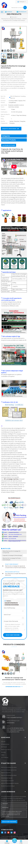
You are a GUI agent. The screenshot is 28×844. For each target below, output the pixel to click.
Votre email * (7, 614)
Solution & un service (6, 749)
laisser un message (14, 840)
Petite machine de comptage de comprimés (11, 551)
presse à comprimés (5, 772)
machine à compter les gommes (8, 770)
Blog (15, 838)
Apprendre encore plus (13, 686)
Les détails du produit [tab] (8, 145)
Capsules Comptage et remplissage (12, 555)
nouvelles (3, 752)
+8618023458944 (10, 722)
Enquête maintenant (9, 128)
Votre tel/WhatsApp (9, 608)
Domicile (9, 11)
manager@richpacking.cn (16, 717)
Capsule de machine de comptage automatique (12, 603)
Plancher (20, 838)
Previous (1, 668)
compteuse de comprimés (7, 780)
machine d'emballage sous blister (9, 767)
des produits (4, 746)
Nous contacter (4, 757)
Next (26, 668)
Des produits (22, 11)
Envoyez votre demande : (11, 621)
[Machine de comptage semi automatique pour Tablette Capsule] (14, 662)
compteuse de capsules (6, 778)
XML (25, 838)
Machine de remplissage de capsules (10, 783)
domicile (3, 741)
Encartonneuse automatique (8, 786)
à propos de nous (5, 744)
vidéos (2, 754)
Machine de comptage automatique (11, 18)
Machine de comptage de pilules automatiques (12, 558)
